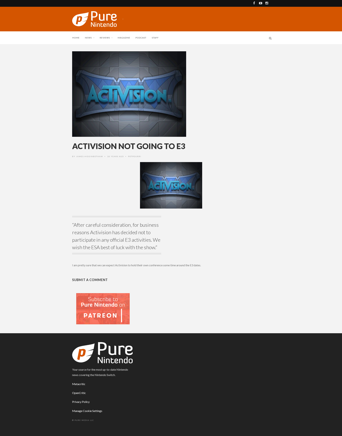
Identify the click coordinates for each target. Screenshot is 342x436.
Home (76, 37)
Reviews (105, 37)
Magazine (124, 37)
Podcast (141, 37)
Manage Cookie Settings (87, 410)
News (88, 37)
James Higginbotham (89, 156)
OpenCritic (79, 393)
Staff (155, 37)
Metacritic (78, 384)
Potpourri (134, 156)
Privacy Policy (81, 401)
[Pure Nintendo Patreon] (103, 308)
